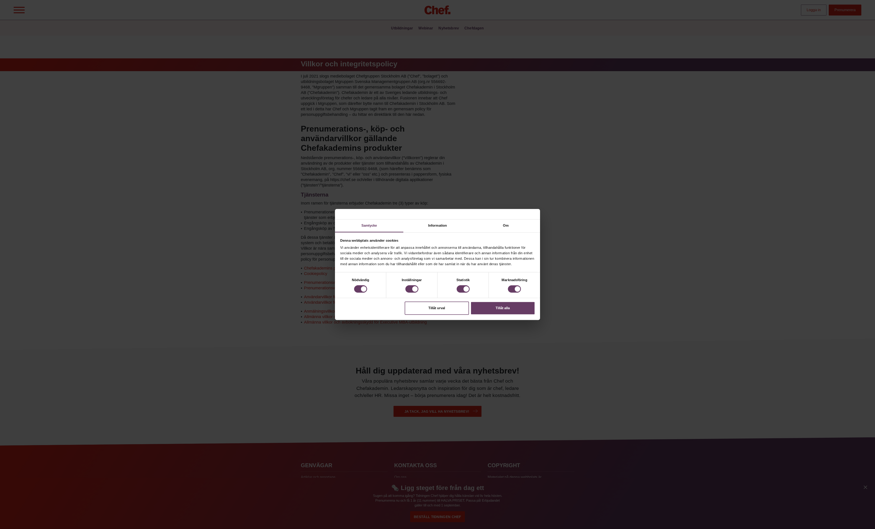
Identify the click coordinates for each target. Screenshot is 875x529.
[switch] (411, 289)
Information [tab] (437, 225)
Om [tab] (506, 225)
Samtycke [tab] (369, 225)
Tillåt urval (436, 308)
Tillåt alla (503, 308)
